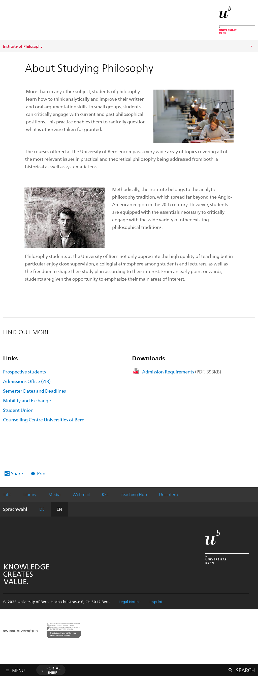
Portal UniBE (53, 670)
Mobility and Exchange (27, 400)
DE (42, 509)
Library (29, 494)
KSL (105, 494)
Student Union (18, 410)
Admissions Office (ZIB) (27, 381)
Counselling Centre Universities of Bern (43, 419)
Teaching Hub (134, 494)
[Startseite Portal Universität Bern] (237, 20)
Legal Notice (129, 601)
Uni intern (168, 494)
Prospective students (24, 371)
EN (59, 509)
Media (54, 494)
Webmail (81, 494)
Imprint (156, 601)
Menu (18, 669)
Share (17, 473)
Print (42, 473)
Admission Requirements (181, 371)
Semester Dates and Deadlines (34, 391)
